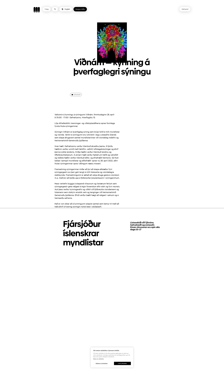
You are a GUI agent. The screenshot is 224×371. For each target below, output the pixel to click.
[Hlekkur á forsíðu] (37, 10)
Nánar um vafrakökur (98, 359)
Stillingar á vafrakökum (102, 363)
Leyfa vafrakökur (122, 363)
